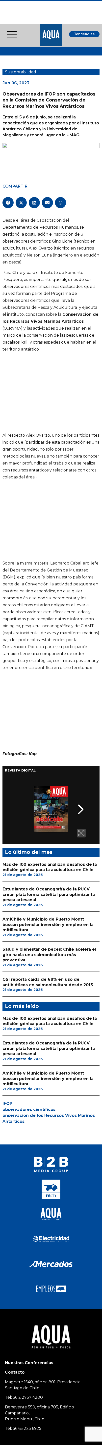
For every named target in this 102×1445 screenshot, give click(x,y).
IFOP (7, 1103)
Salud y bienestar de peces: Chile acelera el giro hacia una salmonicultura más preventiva (49, 954)
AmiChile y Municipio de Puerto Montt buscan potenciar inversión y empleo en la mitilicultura (48, 924)
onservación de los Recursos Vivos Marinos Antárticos (48, 1118)
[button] (8, 202)
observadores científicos (28, 1109)
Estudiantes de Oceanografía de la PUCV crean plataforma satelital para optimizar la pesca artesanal (48, 894)
